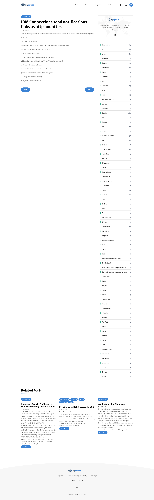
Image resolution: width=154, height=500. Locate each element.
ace (103, 90)
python (104, 158)
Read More (27, 447)
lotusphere (106, 363)
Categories (97, 5)
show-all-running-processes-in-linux (114, 272)
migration (105, 58)
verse (104, 167)
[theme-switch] (126, 5)
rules (104, 340)
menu (104, 331)
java (103, 208)
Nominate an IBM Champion (111, 404)
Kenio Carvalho (81, 494)
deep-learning (107, 181)
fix (103, 213)
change (104, 122)
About (109, 5)
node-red (105, 154)
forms (104, 249)
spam (104, 326)
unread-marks (106, 308)
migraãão (105, 313)
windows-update (108, 240)
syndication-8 (106, 263)
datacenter (105, 354)
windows (105, 108)
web (103, 140)
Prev (25, 89)
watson (104, 145)
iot (103, 127)
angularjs (105, 236)
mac (103, 95)
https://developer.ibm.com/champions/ (113, 430)
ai (102, 49)
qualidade (105, 186)
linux (103, 54)
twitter (104, 336)
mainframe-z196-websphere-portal (114, 267)
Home (76, 5)
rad (103, 345)
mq (103, 117)
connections (26, 16)
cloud (104, 72)
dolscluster (105, 276)
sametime (105, 231)
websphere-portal (108, 136)
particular (105, 195)
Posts (86, 5)
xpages (104, 304)
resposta (105, 317)
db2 (103, 254)
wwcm (104, 222)
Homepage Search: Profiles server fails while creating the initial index (38, 405)
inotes (104, 295)
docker (104, 63)
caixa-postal (106, 299)
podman (105, 77)
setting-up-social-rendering (111, 258)
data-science (106, 172)
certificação (106, 227)
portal (104, 190)
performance (106, 217)
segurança (105, 68)
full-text (105, 322)
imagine (104, 286)
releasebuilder (107, 349)
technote (105, 204)
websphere (106, 163)
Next (89, 89)
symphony (105, 372)
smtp (104, 281)
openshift (105, 86)
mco (103, 81)
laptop (104, 104)
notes (104, 131)
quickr (104, 367)
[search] (131, 5)
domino (104, 113)
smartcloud (106, 177)
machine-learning (108, 99)
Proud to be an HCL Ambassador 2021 (77, 407)
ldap (103, 199)
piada (104, 376)
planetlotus (105, 358)
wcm (104, 245)
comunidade (106, 149)
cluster (104, 290)
